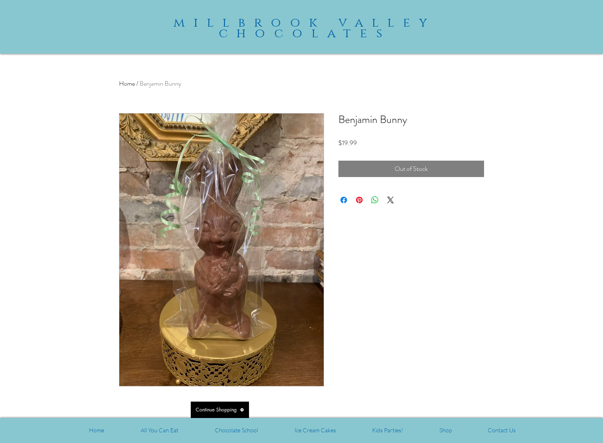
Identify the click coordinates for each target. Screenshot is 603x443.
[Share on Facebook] (344, 200)
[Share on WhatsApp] (375, 200)
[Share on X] (390, 200)
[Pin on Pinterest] (359, 200)
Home (127, 83)
